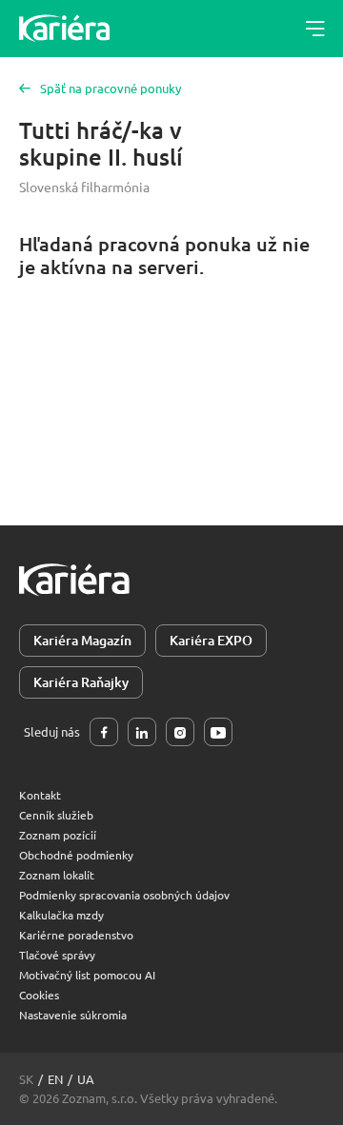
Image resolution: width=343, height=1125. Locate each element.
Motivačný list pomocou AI (87, 974)
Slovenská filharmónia (84, 186)
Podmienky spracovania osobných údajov (124, 894)
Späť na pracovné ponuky (110, 88)
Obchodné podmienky (76, 854)
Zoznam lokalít (56, 874)
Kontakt (40, 794)
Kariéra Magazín (82, 640)
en (55, 1079)
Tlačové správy (57, 954)
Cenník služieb (56, 814)
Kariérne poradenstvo (76, 934)
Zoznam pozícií (57, 834)
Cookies (39, 994)
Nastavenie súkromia (73, 1014)
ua (85, 1079)
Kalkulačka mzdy (61, 914)
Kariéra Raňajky (81, 682)
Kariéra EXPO (211, 640)
